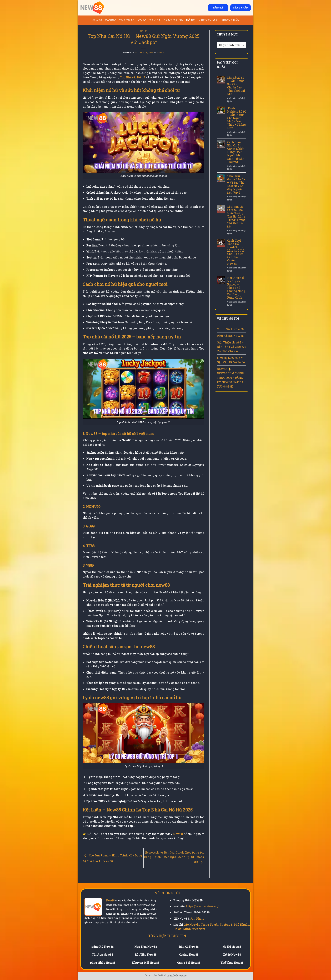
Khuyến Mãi (208, 20)
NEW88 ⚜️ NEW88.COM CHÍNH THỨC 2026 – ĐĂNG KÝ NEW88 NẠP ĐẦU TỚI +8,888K (231, 377)
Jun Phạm (197, 918)
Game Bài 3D (173, 20)
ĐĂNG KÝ (218, 7)
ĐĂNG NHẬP (240, 7)
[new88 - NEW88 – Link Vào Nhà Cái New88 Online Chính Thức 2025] (97, 7)
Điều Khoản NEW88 (230, 335)
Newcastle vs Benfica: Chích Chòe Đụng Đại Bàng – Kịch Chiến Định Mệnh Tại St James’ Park (174, 857)
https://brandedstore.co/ (202, 906)
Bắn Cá (155, 20)
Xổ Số (142, 20)
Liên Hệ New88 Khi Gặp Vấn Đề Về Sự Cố (231, 360)
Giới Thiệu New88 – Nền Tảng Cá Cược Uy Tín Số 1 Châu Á (231, 347)
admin (160, 52)
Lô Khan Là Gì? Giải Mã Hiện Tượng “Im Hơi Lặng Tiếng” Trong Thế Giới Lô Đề (236, 216)
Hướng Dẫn (231, 20)
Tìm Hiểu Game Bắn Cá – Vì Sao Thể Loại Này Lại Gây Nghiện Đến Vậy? (236, 184)
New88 (110, 900)
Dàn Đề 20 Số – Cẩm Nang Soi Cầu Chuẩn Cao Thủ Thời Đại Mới (236, 86)
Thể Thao (126, 20)
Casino (110, 20)
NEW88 (97, 20)
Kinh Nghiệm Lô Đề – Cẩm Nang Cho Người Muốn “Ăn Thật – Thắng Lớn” (236, 118)
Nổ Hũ (190, 20)
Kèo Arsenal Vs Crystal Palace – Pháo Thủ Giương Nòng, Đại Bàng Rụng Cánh (236, 287)
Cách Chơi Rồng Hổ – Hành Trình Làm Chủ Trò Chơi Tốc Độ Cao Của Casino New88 (235, 252)
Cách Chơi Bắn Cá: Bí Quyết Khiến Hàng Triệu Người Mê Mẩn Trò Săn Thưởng (235, 151)
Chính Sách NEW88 (230, 329)
